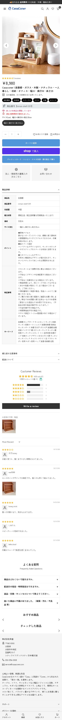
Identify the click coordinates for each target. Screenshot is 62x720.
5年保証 (16, 100)
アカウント (6, 717)
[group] (31, 45)
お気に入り (39, 717)
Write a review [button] (31, 406)
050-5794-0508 (11, 660)
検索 (23, 717)
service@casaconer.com (14, 664)
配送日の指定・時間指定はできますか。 (22, 586)
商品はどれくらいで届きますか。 (19, 579)
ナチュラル (27, 100)
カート (57, 717)
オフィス (53, 100)
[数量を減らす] (5, 134)
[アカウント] (47, 8)
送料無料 (7, 100)
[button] (58, 8)
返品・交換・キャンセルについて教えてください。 (27, 593)
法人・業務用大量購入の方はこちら (16, 175)
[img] (7, 449)
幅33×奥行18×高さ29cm (13, 123)
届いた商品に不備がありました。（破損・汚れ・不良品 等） (28, 603)
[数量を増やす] (18, 134)
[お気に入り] (52, 8)
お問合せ (56, 134)
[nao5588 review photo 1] (9, 488)
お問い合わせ (46, 173)
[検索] (42, 8)
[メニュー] (4, 8)
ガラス (37, 100)
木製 (44, 100)
